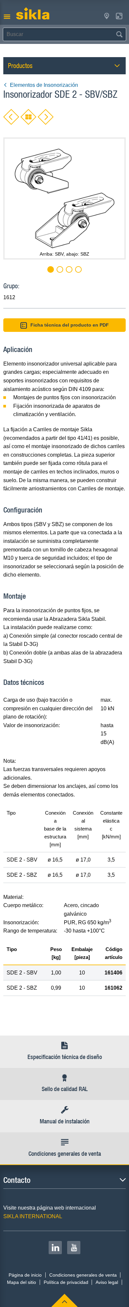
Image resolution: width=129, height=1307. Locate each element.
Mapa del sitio (21, 1282)
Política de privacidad (66, 1282)
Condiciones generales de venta (83, 1275)
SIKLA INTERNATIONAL (32, 1216)
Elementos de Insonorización (44, 85)
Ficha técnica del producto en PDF (69, 325)
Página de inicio (25, 1275)
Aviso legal (107, 1282)
